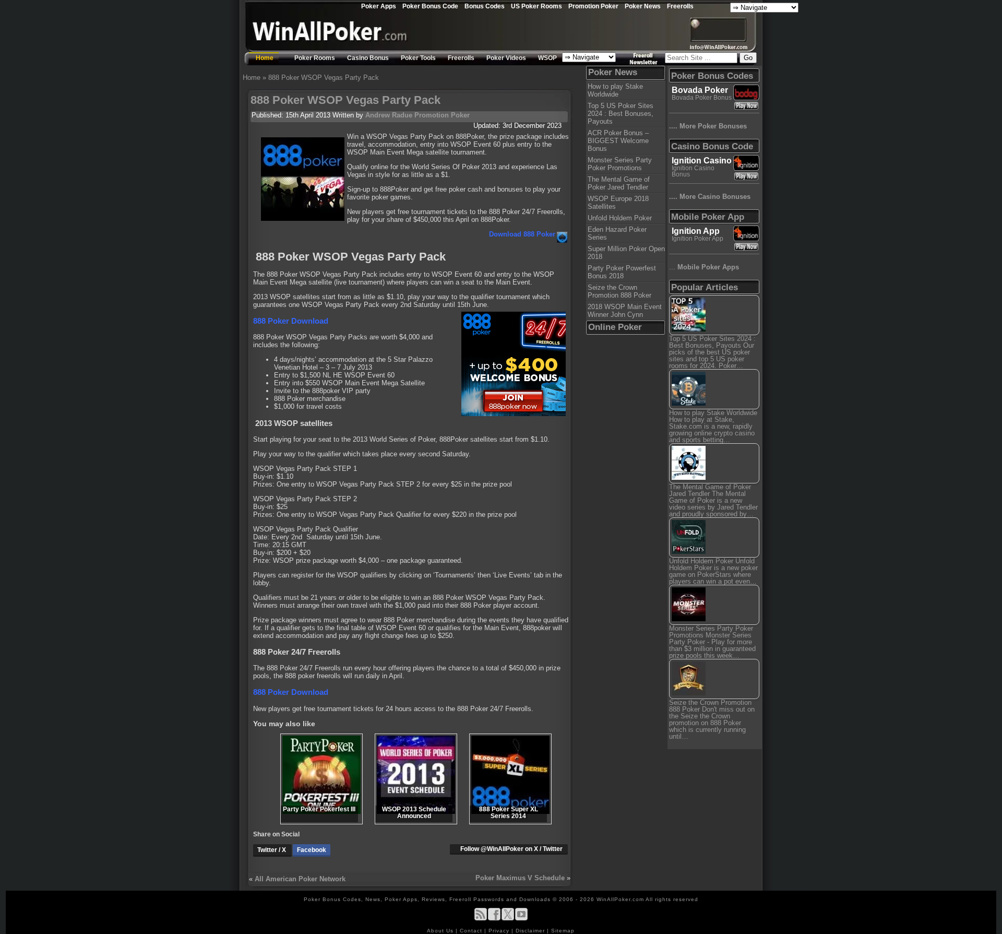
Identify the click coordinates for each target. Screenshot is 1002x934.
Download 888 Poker (522, 234)
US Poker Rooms (536, 6)
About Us (441, 930)
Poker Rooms (314, 58)
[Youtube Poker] (521, 918)
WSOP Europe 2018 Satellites (618, 202)
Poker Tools (418, 58)
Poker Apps (378, 6)
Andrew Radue (388, 115)
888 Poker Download (290, 320)
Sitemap (563, 930)
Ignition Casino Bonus (693, 171)
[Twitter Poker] (508, 918)
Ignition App (696, 231)
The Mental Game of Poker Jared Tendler (619, 183)
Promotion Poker (593, 6)
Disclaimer (531, 930)
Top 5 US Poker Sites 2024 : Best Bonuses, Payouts (620, 113)
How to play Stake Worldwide (615, 90)
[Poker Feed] (480, 918)
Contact (472, 930)
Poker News (643, 6)
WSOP (547, 58)
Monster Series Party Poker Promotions (620, 164)
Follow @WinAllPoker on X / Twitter (511, 849)
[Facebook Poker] (494, 918)
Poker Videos (506, 58)
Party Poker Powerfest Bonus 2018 (622, 272)
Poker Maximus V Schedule (520, 878)
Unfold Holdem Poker (620, 218)
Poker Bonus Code (430, 6)
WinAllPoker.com (620, 899)
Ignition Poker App (697, 238)
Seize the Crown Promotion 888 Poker (619, 291)
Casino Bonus (368, 58)
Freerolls (680, 6)
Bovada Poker (700, 90)
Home (264, 58)
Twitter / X (272, 850)
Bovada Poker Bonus (702, 97)
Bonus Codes (484, 6)
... (704, 267)
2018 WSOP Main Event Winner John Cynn (625, 310)
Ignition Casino (702, 160)
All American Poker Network (300, 879)
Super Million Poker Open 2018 (626, 253)
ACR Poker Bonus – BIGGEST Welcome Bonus (618, 140)
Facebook (311, 850)
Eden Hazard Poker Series (617, 233)
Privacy (499, 930)
